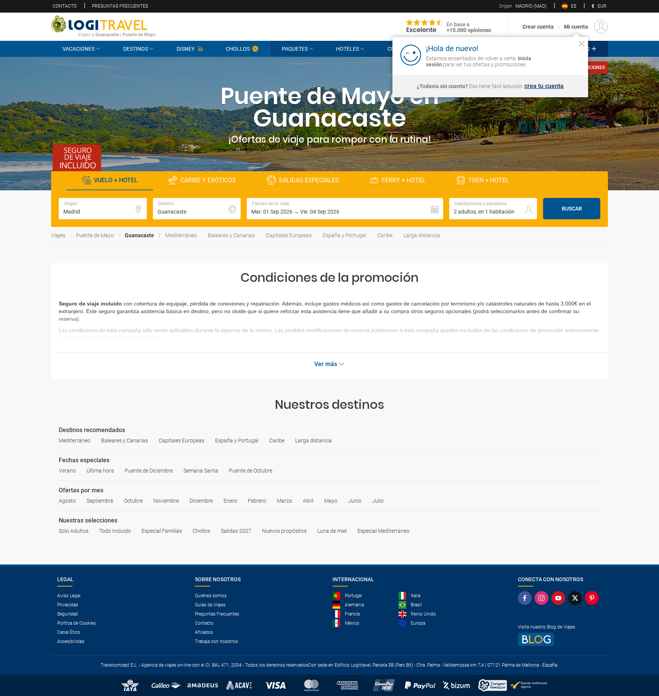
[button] (345, 208)
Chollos (238, 49)
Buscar (572, 209)
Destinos (135, 49)
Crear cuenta (538, 27)
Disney (185, 49)
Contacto (65, 6)
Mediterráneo (181, 235)
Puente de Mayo (95, 235)
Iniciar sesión (558, 54)
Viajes (58, 235)
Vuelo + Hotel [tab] (116, 180)
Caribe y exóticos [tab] (208, 180)
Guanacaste (139, 235)
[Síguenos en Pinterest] (593, 598)
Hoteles (347, 49)
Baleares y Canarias (231, 235)
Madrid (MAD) (522, 6)
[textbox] (103, 208)
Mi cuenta (576, 27)
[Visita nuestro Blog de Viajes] (560, 639)
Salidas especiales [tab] (309, 180)
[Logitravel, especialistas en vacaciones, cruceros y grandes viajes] (104, 24)
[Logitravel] (449, 26)
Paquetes (295, 49)
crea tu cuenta (544, 86)
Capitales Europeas (289, 235)
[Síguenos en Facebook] (526, 598)
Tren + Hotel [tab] (488, 180)
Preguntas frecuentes (120, 6)
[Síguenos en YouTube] (559, 598)
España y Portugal (344, 235)
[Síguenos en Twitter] (576, 598)
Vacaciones (79, 49)
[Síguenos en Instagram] (543, 598)
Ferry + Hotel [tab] (404, 180)
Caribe (384, 235)
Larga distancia (421, 235)
